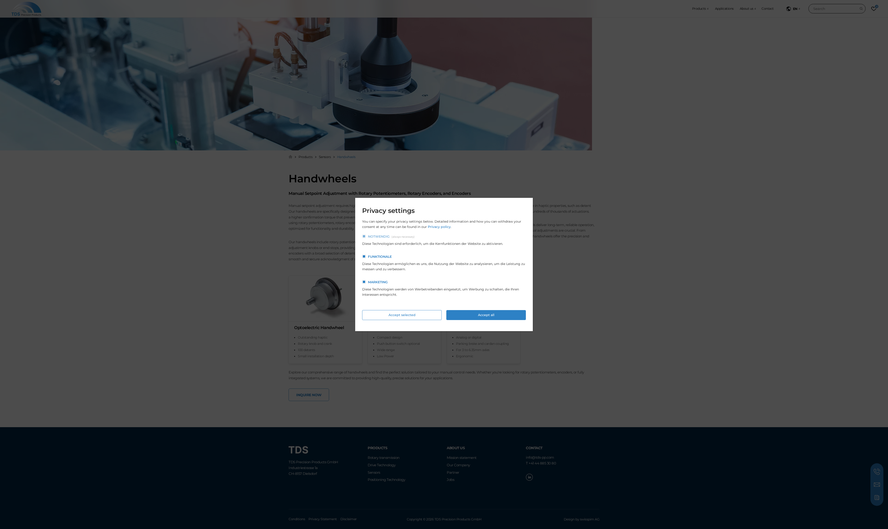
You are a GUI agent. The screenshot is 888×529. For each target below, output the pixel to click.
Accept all (486, 315)
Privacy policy (439, 227)
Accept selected (402, 315)
